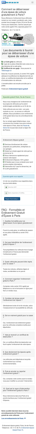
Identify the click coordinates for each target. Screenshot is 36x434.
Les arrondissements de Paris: (12, 418)
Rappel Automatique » (12, 199)
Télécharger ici (6, 70)
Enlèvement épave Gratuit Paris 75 (23, 429)
